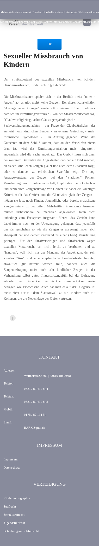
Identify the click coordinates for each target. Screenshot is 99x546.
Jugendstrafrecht (14, 523)
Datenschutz (12, 467)
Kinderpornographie (17, 498)
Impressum (11, 459)
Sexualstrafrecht (14, 514)
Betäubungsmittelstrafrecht (21, 531)
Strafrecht (10, 506)
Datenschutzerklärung (53, 31)
